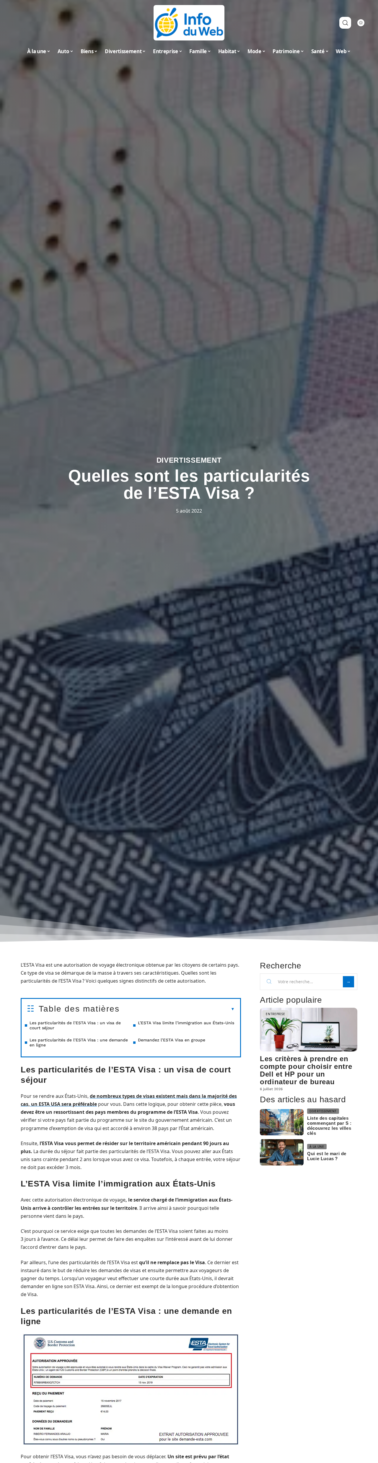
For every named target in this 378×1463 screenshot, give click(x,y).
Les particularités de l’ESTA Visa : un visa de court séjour (75, 1025)
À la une (316, 1147)
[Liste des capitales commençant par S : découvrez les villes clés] (282, 1122)
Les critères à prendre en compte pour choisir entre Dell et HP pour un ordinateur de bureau (306, 1070)
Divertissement (189, 460)
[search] (345, 23)
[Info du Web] (189, 22)
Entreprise (275, 1014)
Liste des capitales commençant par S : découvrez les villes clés (329, 1126)
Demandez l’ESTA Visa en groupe (171, 1040)
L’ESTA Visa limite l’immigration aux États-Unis (186, 1022)
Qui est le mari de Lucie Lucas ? (326, 1156)
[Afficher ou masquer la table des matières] (177, 1009)
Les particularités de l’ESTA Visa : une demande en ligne (79, 1042)
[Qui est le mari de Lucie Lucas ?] (282, 1152)
